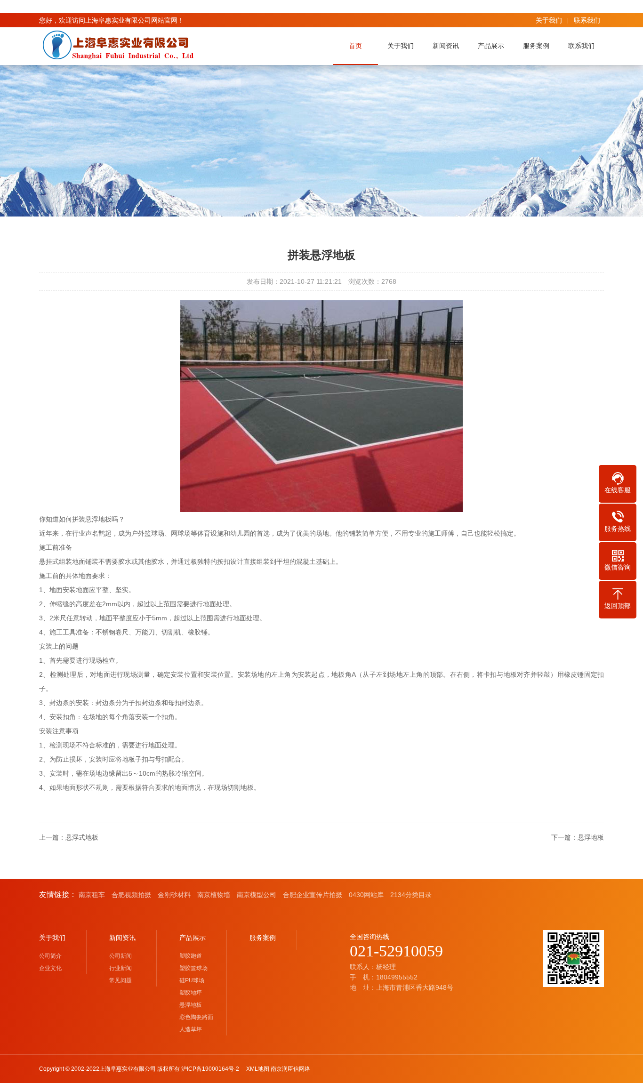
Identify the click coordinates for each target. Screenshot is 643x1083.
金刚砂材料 (174, 894)
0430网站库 (366, 894)
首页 (355, 45)
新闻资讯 (446, 45)
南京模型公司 (256, 894)
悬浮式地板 (81, 837)
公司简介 (50, 956)
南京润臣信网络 (290, 1069)
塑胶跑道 (190, 956)
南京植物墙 (213, 894)
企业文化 (50, 968)
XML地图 (257, 1069)
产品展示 (491, 45)
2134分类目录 (411, 894)
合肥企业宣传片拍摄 (312, 894)
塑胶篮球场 (193, 968)
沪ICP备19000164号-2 (213, 1069)
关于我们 (549, 20)
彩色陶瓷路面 (196, 1017)
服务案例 (536, 45)
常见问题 (120, 980)
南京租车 (92, 894)
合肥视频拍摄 (131, 894)
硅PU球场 (191, 980)
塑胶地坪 (190, 992)
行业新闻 (120, 968)
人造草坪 (190, 1029)
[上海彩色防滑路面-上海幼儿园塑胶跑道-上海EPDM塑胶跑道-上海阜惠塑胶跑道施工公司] (116, 45)
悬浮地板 (591, 837)
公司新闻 (120, 956)
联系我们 (587, 20)
